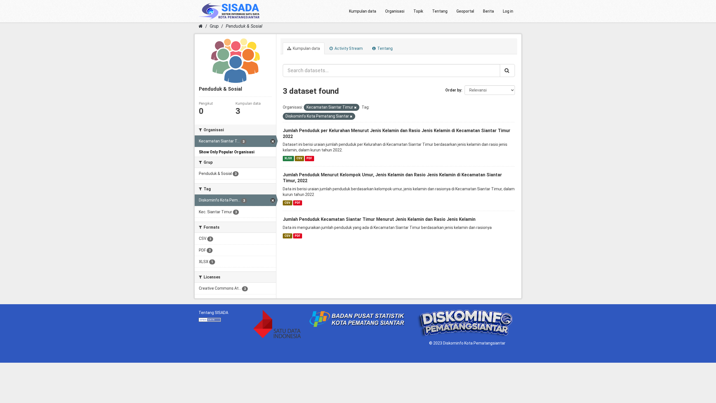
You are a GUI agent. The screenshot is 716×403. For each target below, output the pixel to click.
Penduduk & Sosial (244, 26)
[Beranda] (201, 26)
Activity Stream (348, 48)
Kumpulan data (362, 11)
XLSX (288, 158)
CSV (299, 158)
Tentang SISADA (213, 312)
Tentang (439, 11)
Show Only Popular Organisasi (227, 152)
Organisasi (394, 11)
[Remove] (355, 107)
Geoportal (465, 11)
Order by (453, 90)
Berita (488, 11)
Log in (508, 11)
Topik (418, 11)
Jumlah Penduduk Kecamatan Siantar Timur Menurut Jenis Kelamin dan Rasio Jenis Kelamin (379, 219)
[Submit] (507, 70)
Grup (214, 26)
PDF (309, 158)
